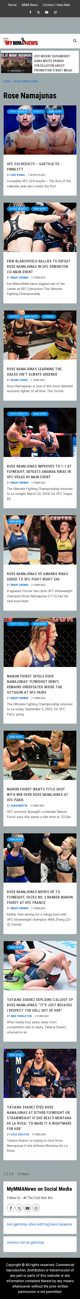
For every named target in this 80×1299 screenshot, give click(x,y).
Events (38, 111)
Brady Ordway (20, 277)
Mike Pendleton (21, 1016)
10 (19, 1174)
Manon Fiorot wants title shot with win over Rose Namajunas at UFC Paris (37, 794)
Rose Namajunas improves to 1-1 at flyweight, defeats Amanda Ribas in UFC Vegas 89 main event (39, 471)
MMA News (30, 4)
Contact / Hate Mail (56, 4)
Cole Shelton (20, 1134)
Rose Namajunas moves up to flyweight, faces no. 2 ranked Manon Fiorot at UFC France (40, 897)
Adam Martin (19, 805)
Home (12, 4)
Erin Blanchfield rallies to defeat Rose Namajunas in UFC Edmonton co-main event (38, 266)
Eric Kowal (18, 175)
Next (25, 1174)
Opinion (49, 316)
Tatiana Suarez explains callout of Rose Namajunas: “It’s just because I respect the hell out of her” (40, 1005)
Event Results (18, 111)
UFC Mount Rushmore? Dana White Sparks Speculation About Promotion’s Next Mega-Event (53, 65)
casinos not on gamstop (25, 1242)
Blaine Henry (19, 380)
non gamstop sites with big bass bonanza (39, 1224)
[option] (40, 64)
